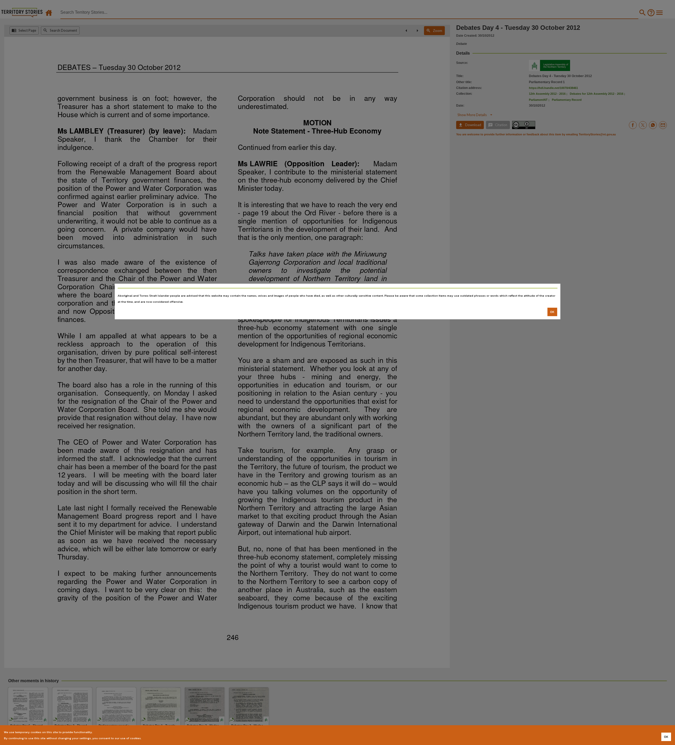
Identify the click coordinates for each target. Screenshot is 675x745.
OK (552, 312)
